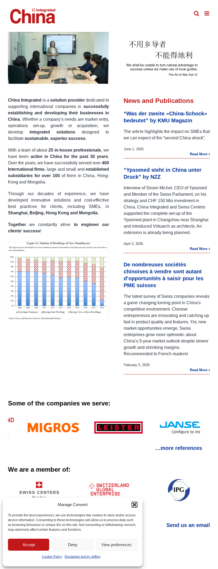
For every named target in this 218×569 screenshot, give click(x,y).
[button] (134, 504)
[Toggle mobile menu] (207, 13)
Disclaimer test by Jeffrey (82, 557)
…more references (178, 448)
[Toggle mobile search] (196, 13)
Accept (29, 544)
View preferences (116, 544)
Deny (72, 544)
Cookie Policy (52, 557)
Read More (198, 154)
